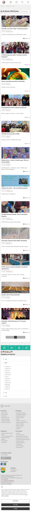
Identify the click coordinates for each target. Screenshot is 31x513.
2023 (6, 396)
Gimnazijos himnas (5, 417)
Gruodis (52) (8, 366)
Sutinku (15, 508)
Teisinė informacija (20, 445)
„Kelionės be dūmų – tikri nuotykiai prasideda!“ (14, 188)
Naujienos (8, 6)
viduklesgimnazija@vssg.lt (8, 480)
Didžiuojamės (9, 243)
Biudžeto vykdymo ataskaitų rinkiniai (7, 434)
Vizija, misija (4, 416)
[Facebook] (2, 464)
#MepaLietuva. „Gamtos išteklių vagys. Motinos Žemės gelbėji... (15, 161)
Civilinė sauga (19, 444)
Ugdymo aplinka (4, 414)
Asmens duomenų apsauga (21, 436)
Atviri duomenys (19, 447)
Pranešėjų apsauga (20, 441)
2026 (6, 359)
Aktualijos (8, 136)
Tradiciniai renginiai (5, 419)
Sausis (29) (7, 388)
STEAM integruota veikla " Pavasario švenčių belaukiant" (14, 56)
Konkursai (8, 84)
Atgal (7, 337)
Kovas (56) (7, 384)
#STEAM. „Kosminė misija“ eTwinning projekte (14, 28)
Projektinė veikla (9, 31)
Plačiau (26, 38)
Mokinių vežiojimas (20, 423)
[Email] (5, 464)
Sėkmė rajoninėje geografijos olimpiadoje (13, 81)
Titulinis (2, 6)
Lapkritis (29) (8, 368)
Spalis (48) (7, 370)
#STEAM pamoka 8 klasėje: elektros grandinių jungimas (14, 215)
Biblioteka (18, 428)
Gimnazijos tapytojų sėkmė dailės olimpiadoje (14, 240)
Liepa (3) (7, 376)
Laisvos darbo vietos (20, 434)
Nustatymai (15, 500)
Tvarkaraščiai (7, 406)
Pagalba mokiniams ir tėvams (22, 422)
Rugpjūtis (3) (8, 374)
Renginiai (8, 297)
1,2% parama (4, 442)
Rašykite (3, 458)
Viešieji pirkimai (4, 440)
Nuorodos (18, 433)
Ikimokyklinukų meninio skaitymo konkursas (13, 107)
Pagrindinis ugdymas (20, 416)
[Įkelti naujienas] (11, 2)
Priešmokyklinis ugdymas (21, 414)
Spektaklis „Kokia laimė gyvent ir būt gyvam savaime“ (13, 322)
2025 (13, 6)
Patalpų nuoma (19, 427)
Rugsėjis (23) (8, 372)
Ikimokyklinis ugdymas (20, 412)
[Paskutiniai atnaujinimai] (16, 2)
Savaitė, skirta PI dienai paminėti (10, 295)
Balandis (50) (8, 382)
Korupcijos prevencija (20, 442)
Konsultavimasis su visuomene (22, 437)
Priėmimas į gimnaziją (5, 422)
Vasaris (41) (7, 386)
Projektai (3, 439)
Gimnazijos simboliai (5, 420)
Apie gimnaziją (4, 412)
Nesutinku (15, 504)
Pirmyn (24, 337)
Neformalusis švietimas (21, 420)
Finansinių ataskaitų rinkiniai (7, 436)
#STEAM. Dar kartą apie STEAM (10, 134)
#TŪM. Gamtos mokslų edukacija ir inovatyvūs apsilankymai (14, 268)
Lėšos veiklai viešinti (5, 437)
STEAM (17, 419)
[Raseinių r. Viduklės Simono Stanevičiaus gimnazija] (3, 2)
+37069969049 (5, 479)
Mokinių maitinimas (20, 425)
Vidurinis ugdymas (20, 417)
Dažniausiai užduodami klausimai (23, 439)
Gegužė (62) (7, 380)
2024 (6, 392)
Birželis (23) (7, 378)
